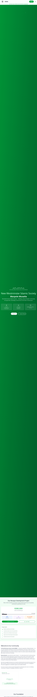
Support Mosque (23, 313)
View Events (15, 313)
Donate (31, 1)
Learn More (28, 621)
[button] (4, 1)
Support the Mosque (10, 621)
